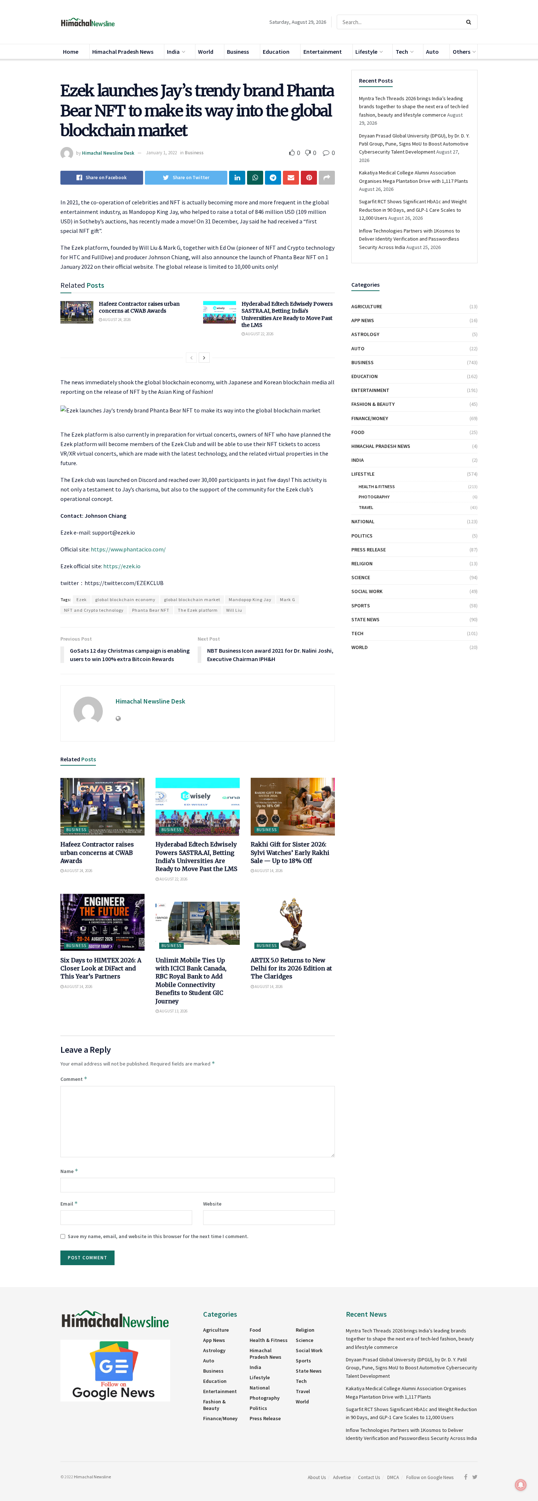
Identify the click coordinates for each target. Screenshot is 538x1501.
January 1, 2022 (161, 153)
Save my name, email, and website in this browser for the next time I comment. (158, 1236)
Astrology (365, 334)
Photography (374, 496)
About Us (317, 1477)
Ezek (81, 599)
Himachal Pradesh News (122, 51)
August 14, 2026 (268, 870)
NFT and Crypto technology (94, 610)
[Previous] (191, 357)
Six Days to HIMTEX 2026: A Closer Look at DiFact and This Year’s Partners (100, 968)
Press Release (368, 549)
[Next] (204, 357)
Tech (402, 51)
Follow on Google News (429, 1477)
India (173, 51)
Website (212, 1203)
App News (362, 320)
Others (461, 51)
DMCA (393, 1477)
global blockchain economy (125, 599)
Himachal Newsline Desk (108, 153)
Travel (366, 507)
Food (358, 432)
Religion (362, 563)
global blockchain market (192, 599)
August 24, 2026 (116, 319)
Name (69, 1171)
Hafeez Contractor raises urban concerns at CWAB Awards (139, 307)
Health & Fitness (377, 486)
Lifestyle (366, 51)
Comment (73, 1078)
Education (276, 51)
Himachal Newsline (92, 1476)
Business (238, 51)
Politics (362, 535)
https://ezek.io (122, 566)
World (205, 51)
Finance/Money (369, 418)
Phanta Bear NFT (150, 610)
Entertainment (322, 51)
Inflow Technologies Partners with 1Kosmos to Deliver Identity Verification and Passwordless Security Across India (409, 238)
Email (69, 1203)
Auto (432, 51)
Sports (360, 605)
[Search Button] (470, 22)
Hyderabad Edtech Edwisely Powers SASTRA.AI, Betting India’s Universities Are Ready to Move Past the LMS (287, 315)
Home (70, 51)
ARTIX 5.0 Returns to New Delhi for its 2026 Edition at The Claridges (291, 968)
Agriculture (366, 306)
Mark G (287, 599)
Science (360, 577)
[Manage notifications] (521, 1485)
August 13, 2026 (173, 1011)
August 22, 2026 (259, 333)
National (362, 521)
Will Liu (234, 610)
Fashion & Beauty (373, 404)
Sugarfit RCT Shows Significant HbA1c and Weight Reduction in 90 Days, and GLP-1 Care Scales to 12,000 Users (413, 209)
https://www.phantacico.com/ (128, 549)
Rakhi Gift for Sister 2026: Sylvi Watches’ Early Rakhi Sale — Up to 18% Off (290, 852)
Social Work (366, 591)
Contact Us (369, 1477)
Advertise (342, 1477)
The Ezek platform (198, 610)
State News (365, 619)
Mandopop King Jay (250, 599)
